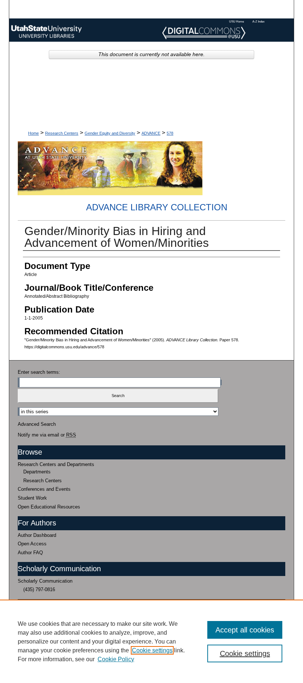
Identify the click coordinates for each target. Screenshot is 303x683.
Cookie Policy (116, 659)
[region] (151, 641)
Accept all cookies (244, 630)
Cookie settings (152, 650)
